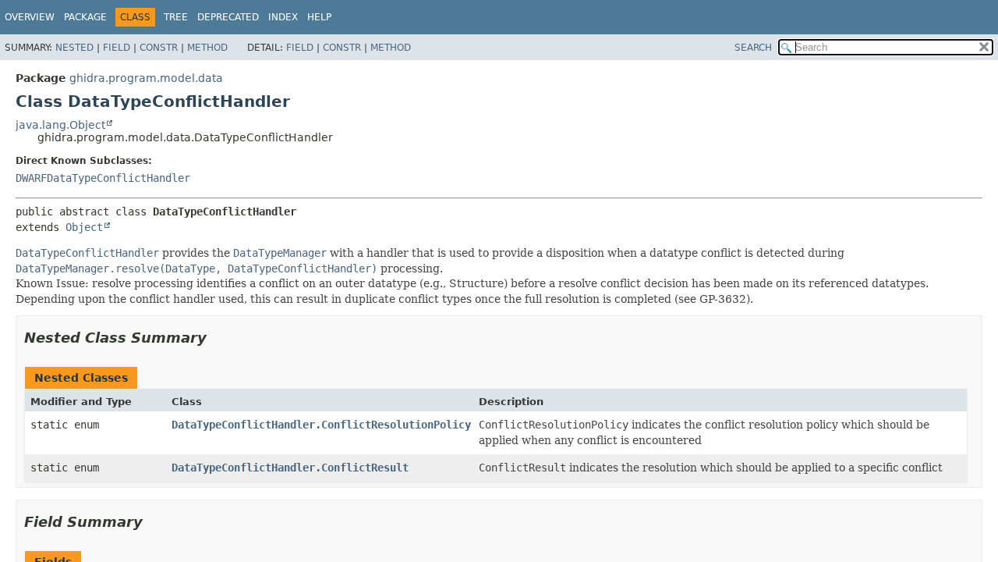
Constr (159, 47)
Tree (176, 17)
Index (283, 17)
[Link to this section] (217, 337)
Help (319, 17)
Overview (30, 17)
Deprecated (228, 17)
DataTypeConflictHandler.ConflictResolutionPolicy (321, 424)
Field (116, 47)
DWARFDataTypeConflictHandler (103, 178)
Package (85, 17)
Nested (74, 47)
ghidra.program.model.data (146, 78)
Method (207, 47)
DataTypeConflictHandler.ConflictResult (290, 467)
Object (84, 227)
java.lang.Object (60, 125)
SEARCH (753, 47)
